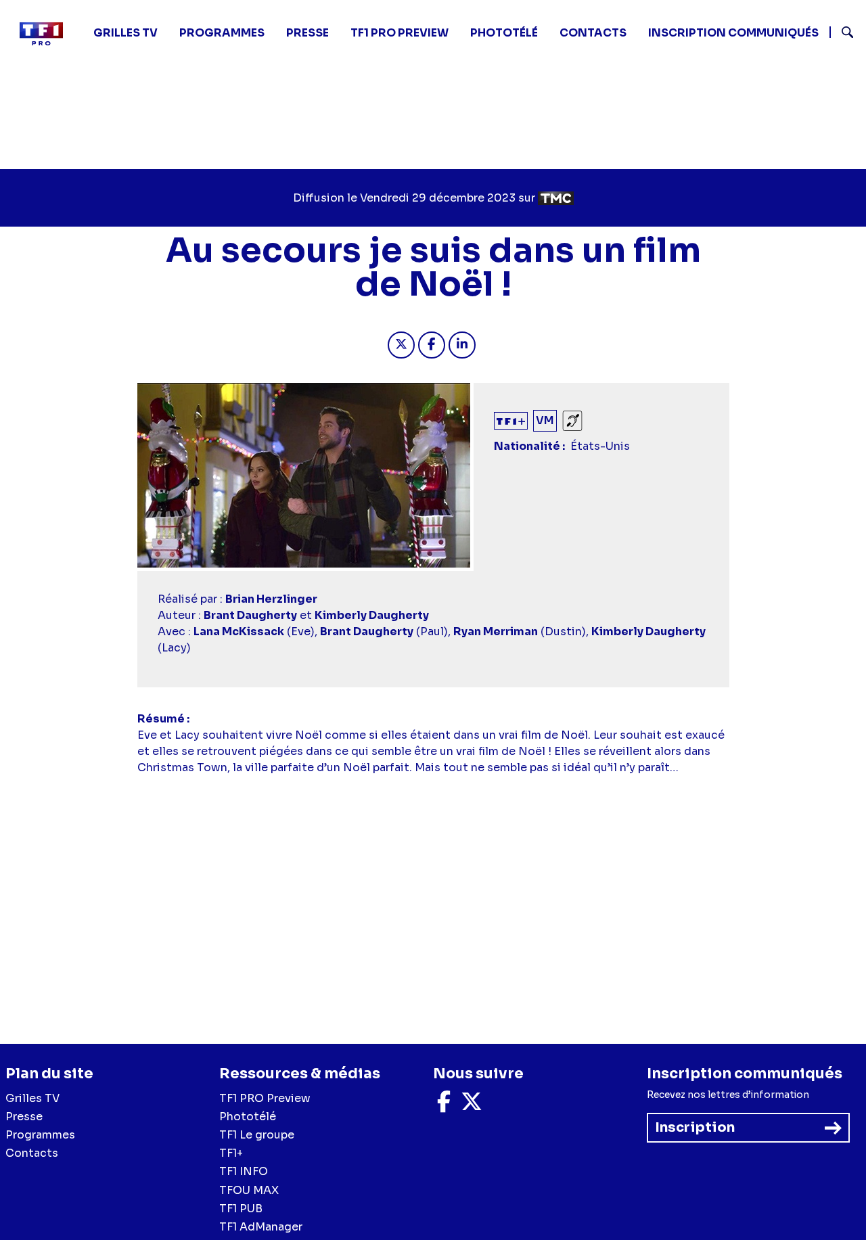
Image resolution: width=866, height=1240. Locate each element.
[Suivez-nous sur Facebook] (444, 1106)
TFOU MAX (249, 1190)
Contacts (31, 1153)
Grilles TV (125, 33)
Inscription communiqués (733, 33)
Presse (307, 33)
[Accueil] (47, 34)
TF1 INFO (243, 1171)
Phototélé (504, 33)
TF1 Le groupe (256, 1135)
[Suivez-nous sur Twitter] (471, 1106)
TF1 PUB (241, 1208)
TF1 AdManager (260, 1227)
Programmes (40, 1135)
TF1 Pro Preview (399, 33)
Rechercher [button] (841, 32)
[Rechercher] (842, 34)
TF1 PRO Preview (265, 1098)
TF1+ (231, 1153)
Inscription (695, 1127)
